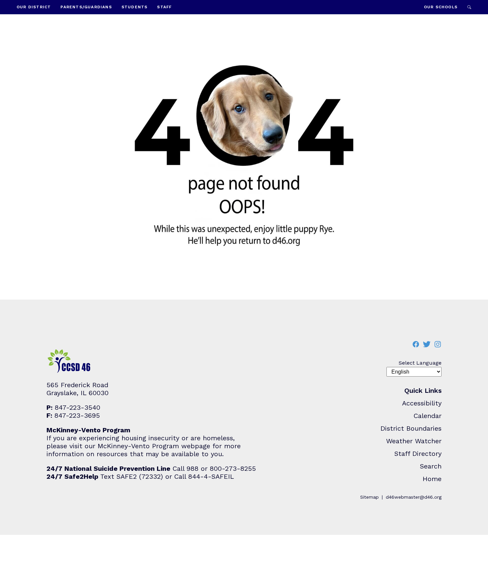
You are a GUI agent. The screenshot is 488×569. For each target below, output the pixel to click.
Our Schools (440, 7)
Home (432, 479)
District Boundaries (411, 428)
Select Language (420, 363)
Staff (164, 7)
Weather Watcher (414, 441)
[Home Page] (70, 39)
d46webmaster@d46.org (414, 497)
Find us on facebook (416, 344)
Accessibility (422, 403)
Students (135, 7)
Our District (34, 7)
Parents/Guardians (86, 7)
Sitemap (369, 497)
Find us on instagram (438, 344)
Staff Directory (418, 454)
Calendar (428, 416)
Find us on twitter (427, 344)
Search (469, 7)
